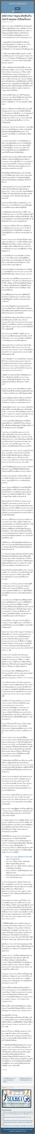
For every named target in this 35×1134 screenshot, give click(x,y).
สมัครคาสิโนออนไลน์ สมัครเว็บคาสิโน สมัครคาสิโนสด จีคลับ (18, 1120)
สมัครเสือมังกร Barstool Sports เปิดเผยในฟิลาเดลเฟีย (9, 1080)
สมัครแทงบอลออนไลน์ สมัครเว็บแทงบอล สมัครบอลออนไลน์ (18, 1112)
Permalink (5, 1069)
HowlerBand (17, 3)
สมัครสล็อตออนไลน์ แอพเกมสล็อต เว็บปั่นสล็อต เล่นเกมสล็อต (18, 1126)
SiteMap (24, 1131)
